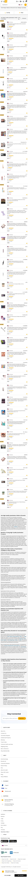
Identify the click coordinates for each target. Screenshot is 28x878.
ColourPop (25, 208)
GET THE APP (21, 875)
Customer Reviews (5, 763)
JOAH (20, 636)
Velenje (2, 823)
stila (26, 282)
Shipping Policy (4, 746)
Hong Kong (12, 639)
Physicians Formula (24, 142)
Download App (4, 759)
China (24, 638)
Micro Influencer (5, 748)
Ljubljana (3, 814)
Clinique (25, 385)
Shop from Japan (22, 859)
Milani (26, 500)
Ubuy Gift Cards (4, 772)
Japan (5, 639)
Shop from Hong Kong (6, 861)
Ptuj (2, 827)
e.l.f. (26, 162)
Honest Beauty (16, 636)
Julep (25, 636)
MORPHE (25, 221)
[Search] (25, 5)
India (20, 639)
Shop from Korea (17, 861)
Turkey (15, 639)
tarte (26, 234)
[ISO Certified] (14, 852)
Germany (21, 638)
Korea (2, 639)
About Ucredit (4, 770)
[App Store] (5, 841)
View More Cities (5, 832)
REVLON (25, 103)
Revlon (11, 636)
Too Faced (25, 186)
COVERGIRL (25, 259)
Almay (26, 409)
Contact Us (3, 733)
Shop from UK (13, 859)
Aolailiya (25, 303)
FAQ (2, 768)
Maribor (3, 816)
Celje (2, 818)
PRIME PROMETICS (24, 67)
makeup (15, 526)
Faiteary (25, 374)
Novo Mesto (4, 825)
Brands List (3, 761)
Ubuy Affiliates (4, 776)
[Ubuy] (5, 1)
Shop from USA (5, 859)
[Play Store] (13, 841)
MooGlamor (25, 198)
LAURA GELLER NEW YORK (24, 22)
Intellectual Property (6, 737)
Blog (2, 774)
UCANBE (25, 129)
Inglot (26, 33)
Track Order (4, 742)
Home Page (3, 7)
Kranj (2, 821)
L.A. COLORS (25, 151)
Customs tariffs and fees (7, 744)
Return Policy (4, 765)
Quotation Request (5, 735)
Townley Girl (24, 314)
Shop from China (5, 862)
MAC (8, 636)
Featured (24, 18)
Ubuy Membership (5, 751)
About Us (3, 731)
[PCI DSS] (4, 852)
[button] (17, 1)
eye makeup (23, 646)
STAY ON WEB (7, 875)
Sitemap (3, 740)
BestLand (25, 91)
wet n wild (25, 55)
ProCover (25, 419)
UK (8, 639)
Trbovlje (3, 829)
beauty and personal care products (12, 645)
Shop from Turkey (15, 862)
